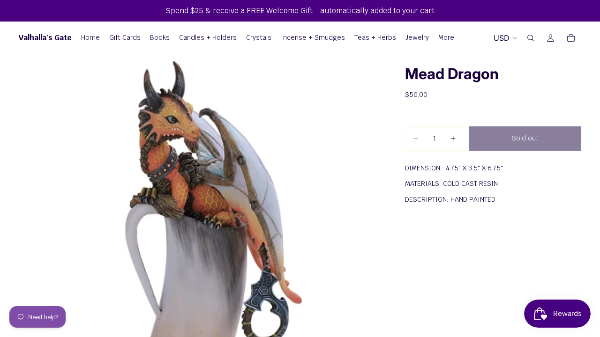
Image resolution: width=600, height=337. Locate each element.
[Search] (530, 38)
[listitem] (446, 38)
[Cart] (571, 38)
